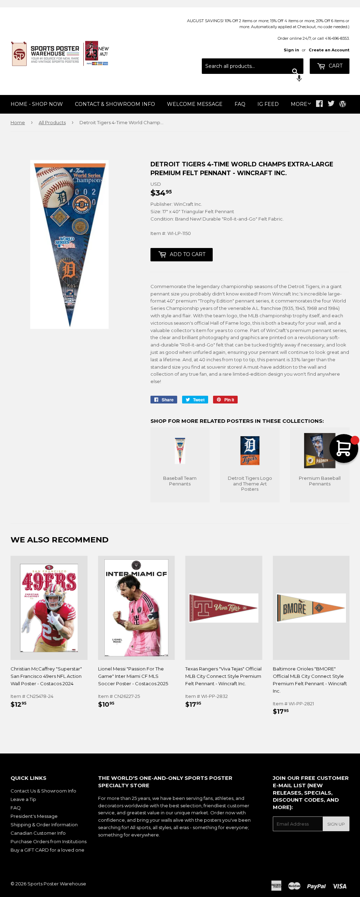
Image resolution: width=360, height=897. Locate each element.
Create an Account (329, 49)
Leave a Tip (23, 799)
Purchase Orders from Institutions (48, 841)
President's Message (34, 816)
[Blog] (342, 104)
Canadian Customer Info (38, 833)
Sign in (291, 49)
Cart (334, 66)
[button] (252, 79)
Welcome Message (195, 104)
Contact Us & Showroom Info (43, 791)
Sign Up (336, 824)
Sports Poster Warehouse (56, 883)
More (299, 104)
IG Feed (268, 104)
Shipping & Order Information (44, 824)
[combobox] (252, 66)
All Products (52, 122)
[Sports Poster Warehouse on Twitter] (331, 104)
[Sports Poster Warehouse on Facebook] (319, 104)
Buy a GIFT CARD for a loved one (47, 850)
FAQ (239, 104)
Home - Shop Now (37, 104)
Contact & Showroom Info (115, 104)
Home (18, 122)
